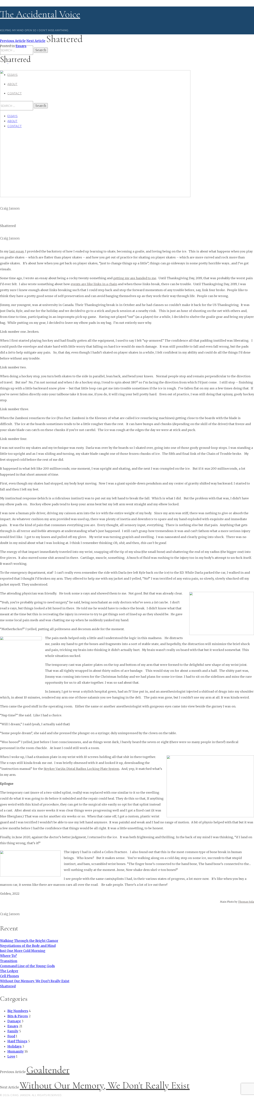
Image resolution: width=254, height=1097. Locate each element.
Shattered (8, 986)
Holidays (14, 1046)
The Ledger (9, 971)
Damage (14, 1021)
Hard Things (17, 1041)
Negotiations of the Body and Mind (28, 946)
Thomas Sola (246, 901)
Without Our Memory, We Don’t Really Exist (34, 981)
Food (11, 1036)
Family (12, 1031)
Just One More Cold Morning (22, 951)
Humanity (15, 1051)
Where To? (8, 956)
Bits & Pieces (17, 1016)
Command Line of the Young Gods (27, 966)
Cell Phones (9, 976)
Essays (21, 46)
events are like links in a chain (94, 284)
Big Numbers (17, 1011)
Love (11, 1056)
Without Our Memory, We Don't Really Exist (105, 1085)
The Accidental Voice (40, 14)
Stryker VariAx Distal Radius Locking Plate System (81, 769)
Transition (8, 961)
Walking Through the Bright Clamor (29, 941)
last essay (16, 251)
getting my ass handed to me (134, 278)
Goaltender (48, 1070)
